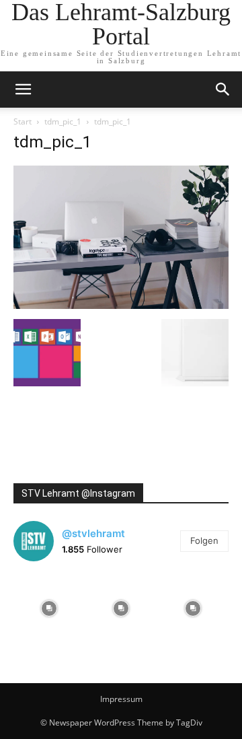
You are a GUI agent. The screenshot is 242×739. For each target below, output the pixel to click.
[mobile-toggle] (22, 89)
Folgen (204, 540)
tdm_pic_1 (62, 121)
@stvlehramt (93, 533)
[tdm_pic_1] (121, 305)
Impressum (121, 699)
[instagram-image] (49, 608)
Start (22, 121)
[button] (223, 89)
